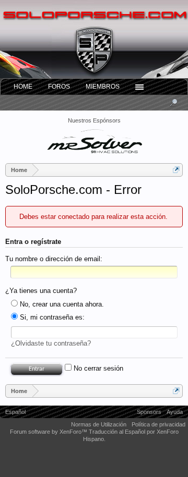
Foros (59, 86)
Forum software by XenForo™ (49, 432)
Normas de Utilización (98, 424)
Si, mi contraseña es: (51, 317)
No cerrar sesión (97, 368)
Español (15, 412)
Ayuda (175, 412)
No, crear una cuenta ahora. (61, 304)
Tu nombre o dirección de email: (53, 259)
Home (23, 86)
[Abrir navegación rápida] (176, 169)
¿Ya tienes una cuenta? (41, 291)
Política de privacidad (158, 424)
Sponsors (149, 412)
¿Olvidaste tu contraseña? (51, 343)
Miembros (103, 86)
